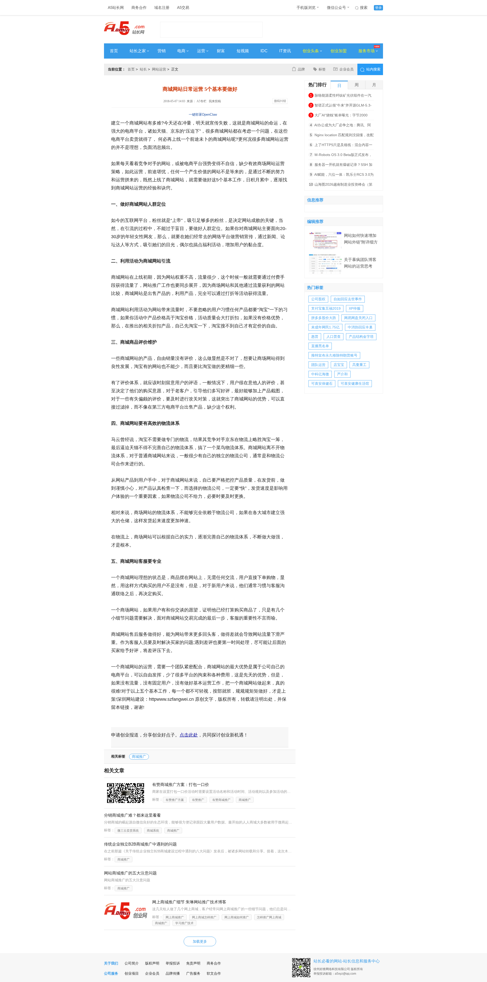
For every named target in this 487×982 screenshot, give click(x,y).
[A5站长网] (124, 28)
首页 (114, 51)
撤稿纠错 (280, 101)
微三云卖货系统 (128, 830)
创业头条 (311, 51)
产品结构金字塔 (361, 337)
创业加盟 (339, 51)
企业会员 (346, 69)
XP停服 (354, 308)
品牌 (301, 69)
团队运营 (318, 365)
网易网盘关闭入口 (358, 318)
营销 (162, 51)
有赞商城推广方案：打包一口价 (180, 784)
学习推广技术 (184, 923)
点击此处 (189, 735)
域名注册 (161, 7)
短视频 (243, 51)
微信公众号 (336, 7)
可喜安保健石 (322, 383)
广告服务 (193, 973)
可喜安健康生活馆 (355, 383)
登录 (378, 8)
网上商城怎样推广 (204, 917)
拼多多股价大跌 (323, 318)
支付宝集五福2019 (326, 308)
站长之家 (138, 51)
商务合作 (139, 7)
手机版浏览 (306, 7)
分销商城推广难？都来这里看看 (132, 815)
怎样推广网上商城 (269, 917)
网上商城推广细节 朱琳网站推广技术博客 (189, 902)
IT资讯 (285, 51)
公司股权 (318, 299)
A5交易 (183, 7)
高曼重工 (359, 365)
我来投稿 (215, 101)
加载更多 (200, 941)
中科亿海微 (320, 374)
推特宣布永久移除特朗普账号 (334, 355)
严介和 (342, 374)
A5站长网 (116, 7)
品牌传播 (173, 973)
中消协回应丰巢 (360, 327)
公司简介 (132, 963)
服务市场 (366, 51)
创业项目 (132, 973)
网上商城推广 (175, 917)
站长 (143, 69)
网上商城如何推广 (236, 917)
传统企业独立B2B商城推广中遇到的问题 (140, 844)
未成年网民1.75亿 (325, 327)
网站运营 (159, 69)
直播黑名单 (320, 346)
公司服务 (111, 973)
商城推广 (139, 757)
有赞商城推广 (221, 800)
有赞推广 (198, 800)
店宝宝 (339, 365)
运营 (201, 51)
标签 (322, 69)
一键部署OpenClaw (203, 114)
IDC (264, 51)
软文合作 (214, 973)
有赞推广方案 (175, 800)
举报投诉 (173, 963)
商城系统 (153, 830)
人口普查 (333, 337)
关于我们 (111, 963)
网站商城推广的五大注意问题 (130, 873)
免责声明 (193, 963)
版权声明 (152, 963)
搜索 (364, 7)
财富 (221, 51)
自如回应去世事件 (348, 299)
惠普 (314, 337)
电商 (181, 51)
